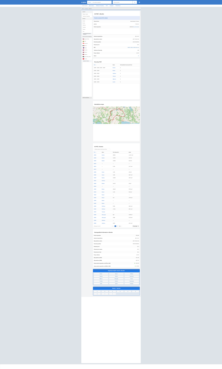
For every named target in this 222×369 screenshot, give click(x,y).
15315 (95, 194)
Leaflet (132, 123)
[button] (94, 108)
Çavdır (114, 81)
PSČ (107, 5)
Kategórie (111, 5)
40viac (137, 47)
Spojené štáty (86, 39)
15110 (95, 180)
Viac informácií (136, 26)
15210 (95, 186)
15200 (95, 183)
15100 (95, 177)
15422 (95, 217)
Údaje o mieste (85, 14)
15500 (95, 223)
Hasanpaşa (132, 281)
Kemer (103, 172)
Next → (120, 226)
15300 (95, 189)
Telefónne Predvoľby (100, 5)
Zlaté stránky (91, 5)
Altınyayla (104, 214)
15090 (95, 172)
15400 (95, 206)
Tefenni (84, 29)
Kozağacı (131, 283)
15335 (95, 203)
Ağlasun (114, 79)
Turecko (86, 8)
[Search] (135, 2)
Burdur (114, 67)
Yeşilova (84, 27)
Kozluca (103, 180)
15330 (95, 200)
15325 (95, 197)
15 (138, 55)
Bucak (84, 23)
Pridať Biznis (118, 5)
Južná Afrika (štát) (86, 56)
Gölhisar (84, 25)
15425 (95, 220)
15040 (134, 47)
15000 (129, 47)
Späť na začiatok (86, 97)
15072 (95, 166)
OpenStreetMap (137, 123)
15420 (95, 214)
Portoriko (85, 50)
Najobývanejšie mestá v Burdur (87, 34)
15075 (95, 169)
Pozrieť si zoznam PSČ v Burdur (101, 17)
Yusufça (103, 211)
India (84, 41)
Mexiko (85, 45)
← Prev (112, 226)
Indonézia (85, 43)
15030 (131, 47)
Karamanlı (132, 276)
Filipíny (85, 47)
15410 (95, 211)
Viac (83, 31)
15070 (95, 163)
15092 (95, 174)
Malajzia (85, 54)
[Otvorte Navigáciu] (139, 2)
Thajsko (85, 52)
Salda (101, 283)
